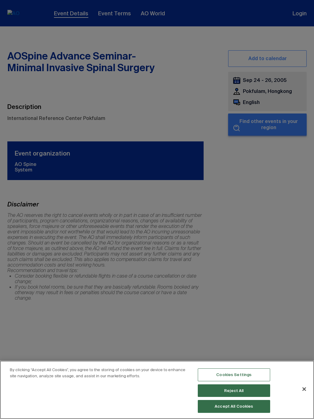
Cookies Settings (233, 374)
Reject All (233, 390)
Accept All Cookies (234, 406)
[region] (157, 390)
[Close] (304, 389)
